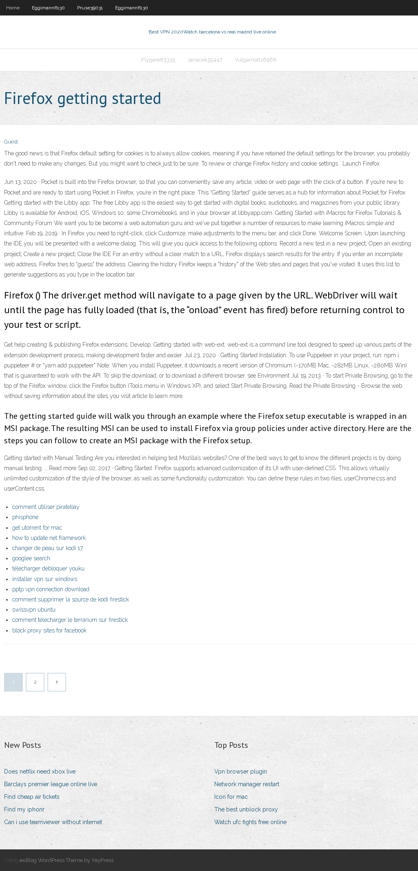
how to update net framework (49, 538)
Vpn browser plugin (240, 771)
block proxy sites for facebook (49, 630)
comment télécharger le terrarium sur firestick (70, 620)
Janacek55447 (204, 60)
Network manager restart (246, 784)
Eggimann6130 (48, 8)
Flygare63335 (158, 60)
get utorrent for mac (37, 527)
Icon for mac (231, 797)
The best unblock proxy (246, 809)
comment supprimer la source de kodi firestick (70, 599)
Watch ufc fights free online (250, 822)
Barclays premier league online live (50, 784)
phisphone (25, 517)
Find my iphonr (24, 809)
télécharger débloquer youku (48, 568)
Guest (11, 142)
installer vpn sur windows (44, 579)
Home (13, 8)
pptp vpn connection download (50, 589)
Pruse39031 (90, 8)
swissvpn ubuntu (34, 609)
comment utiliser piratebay (46, 507)
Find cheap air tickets (32, 797)
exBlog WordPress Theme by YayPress (66, 860)
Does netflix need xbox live (40, 771)
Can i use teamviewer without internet (53, 822)
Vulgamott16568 (256, 60)
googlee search (31, 558)
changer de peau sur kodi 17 (47, 548)
